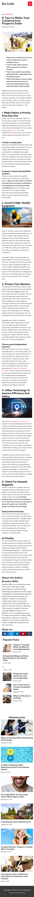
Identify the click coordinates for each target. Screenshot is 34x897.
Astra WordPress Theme (17, 893)
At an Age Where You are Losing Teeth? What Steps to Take (14, 795)
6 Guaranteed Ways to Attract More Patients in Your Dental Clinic (16, 658)
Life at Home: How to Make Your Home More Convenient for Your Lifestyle (14, 876)
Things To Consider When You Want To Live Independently (21, 647)
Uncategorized (7, 14)
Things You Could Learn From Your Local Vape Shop (20, 676)
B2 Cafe (8, 4)
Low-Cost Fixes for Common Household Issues (21, 687)
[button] (5, 634)
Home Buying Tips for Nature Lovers (16, 822)
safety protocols (15, 130)
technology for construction (18, 421)
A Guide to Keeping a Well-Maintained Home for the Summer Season (15, 767)
